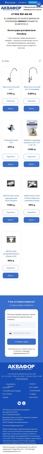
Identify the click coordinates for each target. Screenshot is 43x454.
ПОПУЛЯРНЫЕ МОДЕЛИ (12, 391)
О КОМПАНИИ (35, 391)
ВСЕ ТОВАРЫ (7, 394)
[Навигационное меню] (38, 4)
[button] (11, 2)
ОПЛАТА (32, 384)
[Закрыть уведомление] (41, 446)
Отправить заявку (21, 342)
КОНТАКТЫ (22, 2)
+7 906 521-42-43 (21, 14)
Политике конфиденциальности (19, 450)
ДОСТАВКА (33, 387)
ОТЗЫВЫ (32, 394)
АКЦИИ (5, 397)
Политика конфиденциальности (13, 425)
